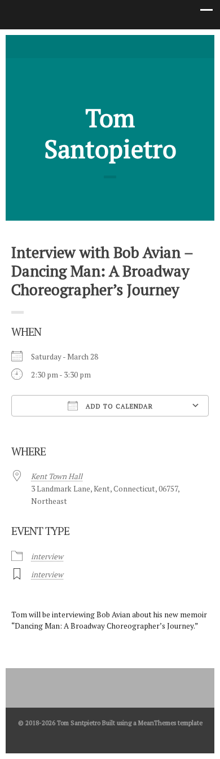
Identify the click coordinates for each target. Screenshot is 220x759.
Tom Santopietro (110, 133)
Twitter (93, 46)
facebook (110, 46)
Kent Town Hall (56, 476)
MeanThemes (157, 722)
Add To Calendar (118, 406)
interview (47, 556)
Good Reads (127, 46)
